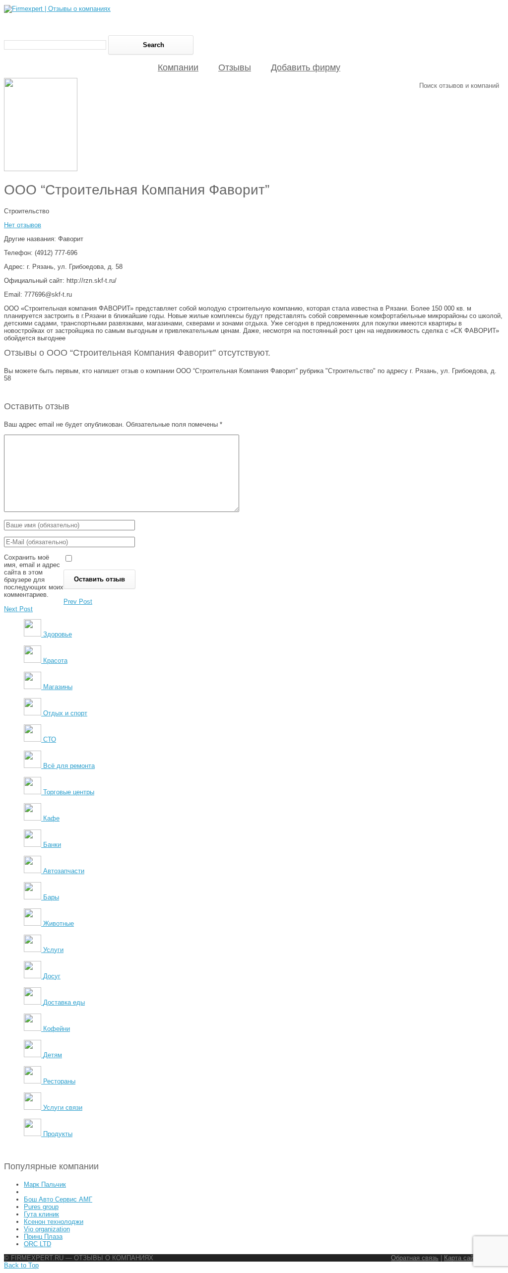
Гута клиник (41, 1214)
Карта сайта (462, 1258)
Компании (178, 67)
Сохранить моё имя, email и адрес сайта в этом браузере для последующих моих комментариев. (34, 576)
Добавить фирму (305, 67)
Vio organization (47, 1229)
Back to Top (21, 1265)
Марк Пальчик (45, 1184)
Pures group (41, 1206)
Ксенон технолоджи (53, 1221)
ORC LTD (37, 1244)
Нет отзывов (22, 225)
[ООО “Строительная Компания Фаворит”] (40, 169)
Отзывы (234, 67)
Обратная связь (415, 1258)
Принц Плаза (43, 1236)
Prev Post (78, 601)
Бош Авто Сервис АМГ (58, 1199)
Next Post (18, 609)
